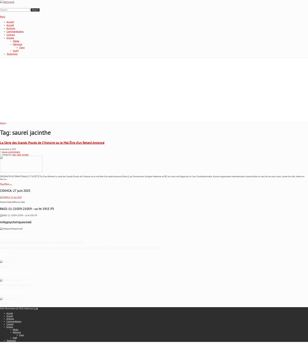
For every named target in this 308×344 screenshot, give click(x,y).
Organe (10, 37)
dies (14, 154)
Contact (10, 34)
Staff (16, 50)
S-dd (36, 308)
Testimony (12, 53)
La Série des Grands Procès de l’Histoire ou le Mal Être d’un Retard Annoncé (52, 143)
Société (25, 154)
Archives (10, 28)
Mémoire (17, 44)
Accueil (10, 21)
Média (16, 41)
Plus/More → (6, 184)
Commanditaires (15, 31)
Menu (2, 16)
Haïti (19, 154)
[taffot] (11, 197)
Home (2, 123)
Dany (22, 47)
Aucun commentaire (11, 152)
